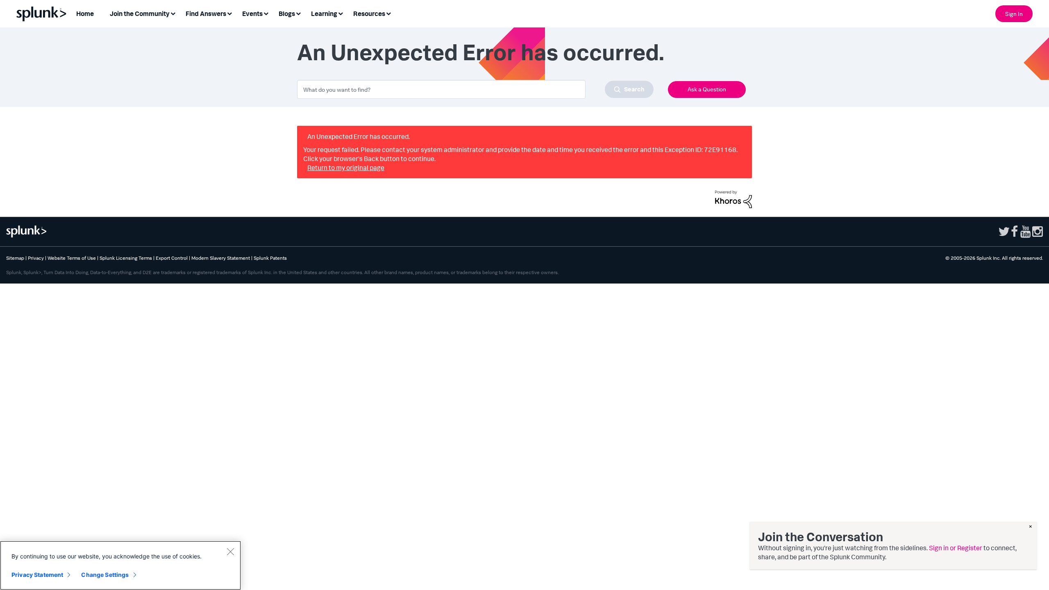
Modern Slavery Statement (220, 258)
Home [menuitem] (85, 13)
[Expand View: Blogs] (298, 13)
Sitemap (15, 258)
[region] (120, 565)
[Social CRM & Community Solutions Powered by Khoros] (733, 198)
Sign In (1014, 13)
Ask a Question (707, 89)
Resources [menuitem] (369, 13)
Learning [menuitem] (324, 13)
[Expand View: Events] (266, 13)
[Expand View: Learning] (340, 13)
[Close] (230, 551)
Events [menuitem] (252, 13)
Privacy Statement (37, 574)
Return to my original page (345, 167)
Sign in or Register (955, 548)
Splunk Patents (270, 258)
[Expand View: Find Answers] (229, 13)
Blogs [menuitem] (287, 13)
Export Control (172, 258)
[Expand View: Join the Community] (173, 13)
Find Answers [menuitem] (206, 13)
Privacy (36, 258)
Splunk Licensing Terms (126, 258)
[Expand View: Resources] (388, 13)
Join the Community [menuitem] (140, 13)
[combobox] (475, 89)
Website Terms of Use (72, 258)
